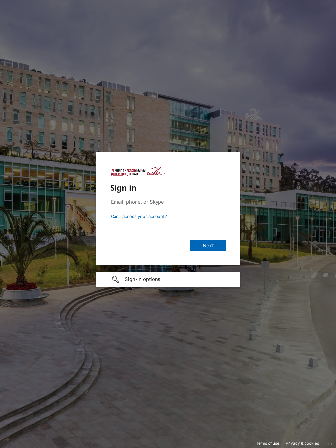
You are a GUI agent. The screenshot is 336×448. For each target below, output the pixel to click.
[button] (168, 279)
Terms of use (267, 443)
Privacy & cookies (302, 443)
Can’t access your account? (139, 216)
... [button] (329, 442)
